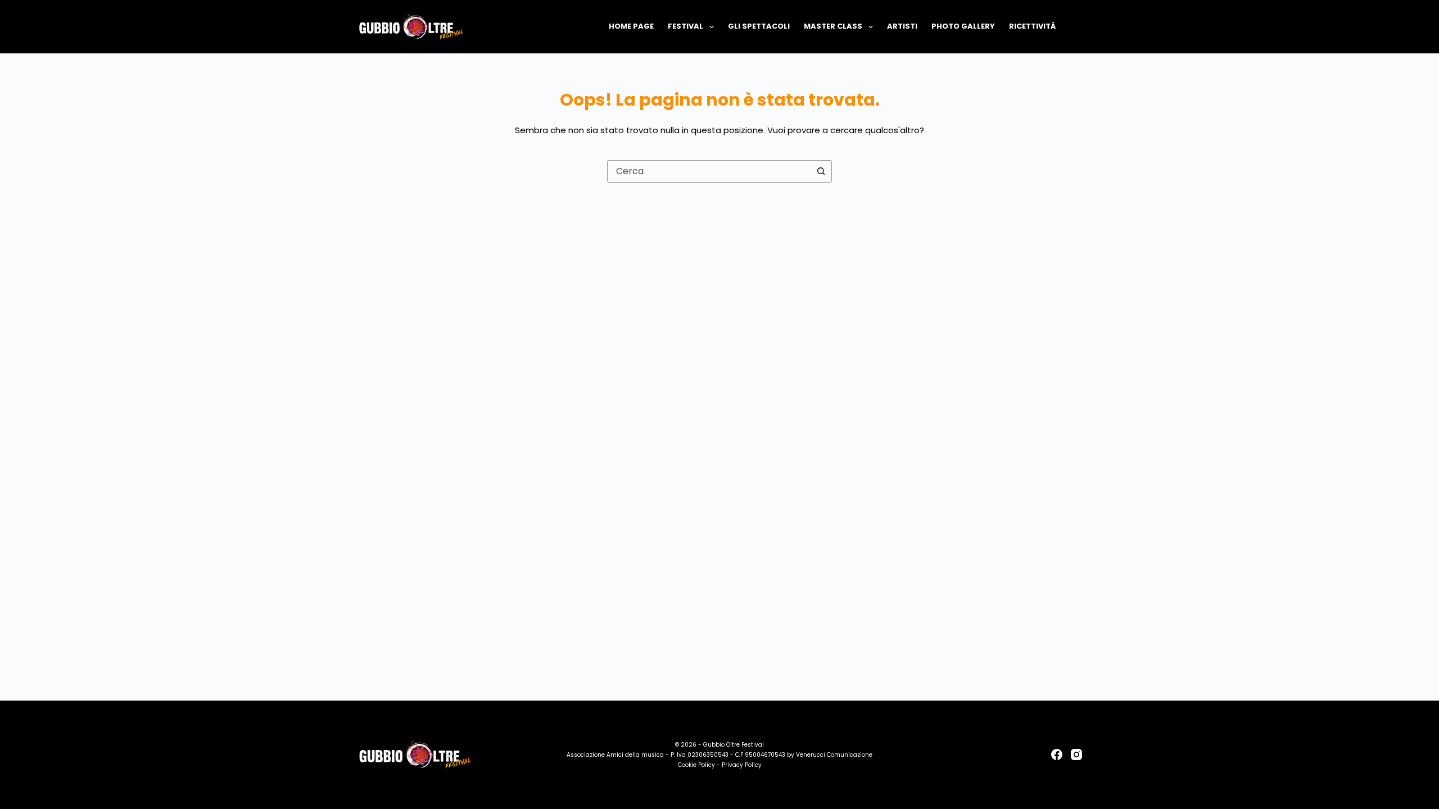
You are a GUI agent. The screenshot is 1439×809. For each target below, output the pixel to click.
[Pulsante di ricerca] (820, 171)
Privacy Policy (742, 765)
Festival (685, 26)
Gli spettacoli (759, 26)
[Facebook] (1056, 754)
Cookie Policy (696, 765)
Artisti (902, 26)
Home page (631, 26)
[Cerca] (1078, 26)
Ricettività (1032, 26)
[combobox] (709, 171)
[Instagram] (1076, 754)
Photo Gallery (963, 26)
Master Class (833, 26)
